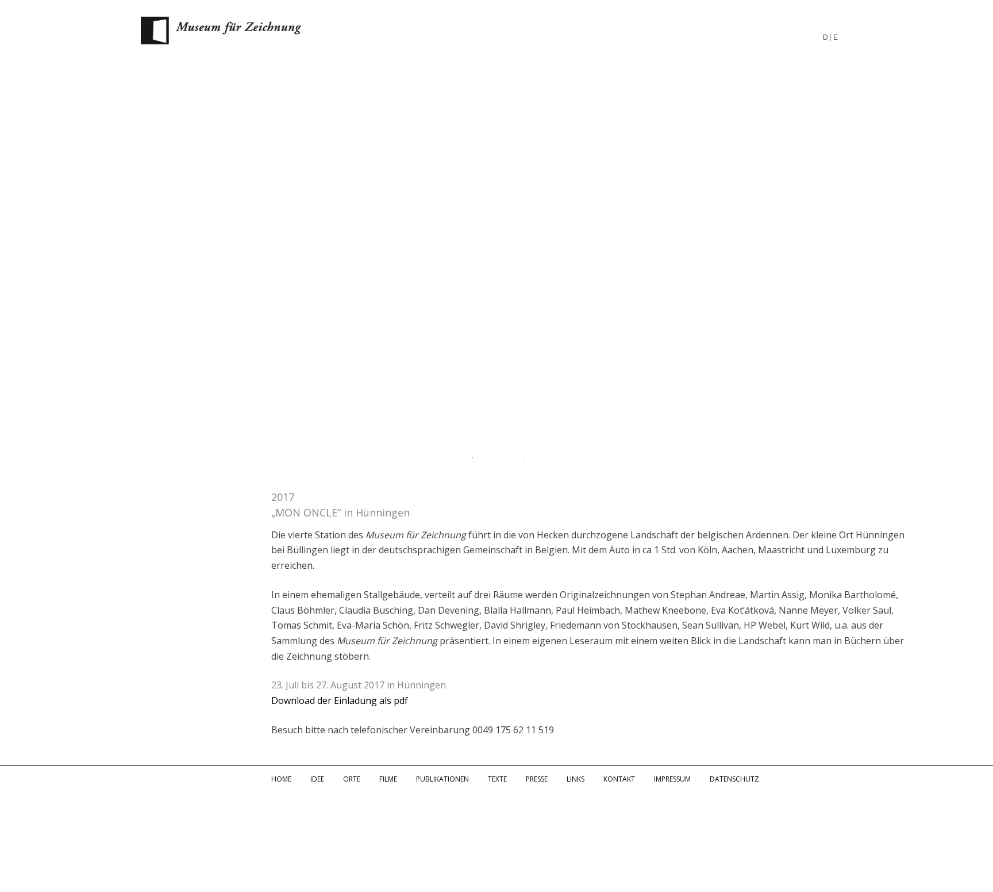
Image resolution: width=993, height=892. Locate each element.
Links (575, 779)
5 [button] (541, 458)
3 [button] (507, 458)
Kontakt (619, 779)
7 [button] (576, 458)
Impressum (672, 779)
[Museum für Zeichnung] (221, 41)
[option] (496, 255)
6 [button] (558, 458)
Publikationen (442, 779)
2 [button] (489, 458)
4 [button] (524, 458)
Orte (351, 779)
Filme (388, 779)
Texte (497, 779)
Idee (317, 779)
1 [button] (472, 458)
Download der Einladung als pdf (339, 700)
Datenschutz (734, 779)
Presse (537, 779)
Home (281, 779)
